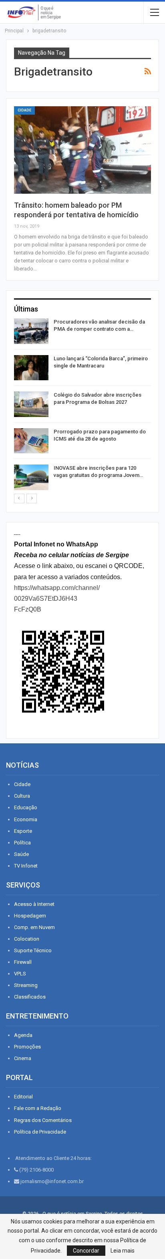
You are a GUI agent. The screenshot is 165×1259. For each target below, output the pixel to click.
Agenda (23, 1035)
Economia (25, 819)
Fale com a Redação (37, 1108)
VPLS (20, 974)
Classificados (30, 997)
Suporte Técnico (33, 950)
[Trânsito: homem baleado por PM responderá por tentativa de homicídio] (82, 150)
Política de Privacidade (40, 1132)
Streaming (26, 985)
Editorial (23, 1097)
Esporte (23, 831)
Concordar (86, 1250)
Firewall (23, 962)
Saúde (21, 854)
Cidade (24, 110)
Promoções (27, 1047)
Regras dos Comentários (43, 1120)
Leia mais (123, 1250)
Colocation (26, 939)
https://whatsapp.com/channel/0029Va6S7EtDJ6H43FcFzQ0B (57, 598)
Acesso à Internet (34, 904)
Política (22, 843)
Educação (25, 807)
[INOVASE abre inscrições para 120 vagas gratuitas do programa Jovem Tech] (31, 477)
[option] (82, 405)
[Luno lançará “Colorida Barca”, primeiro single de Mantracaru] (31, 368)
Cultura (22, 796)
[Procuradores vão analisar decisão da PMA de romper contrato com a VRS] (31, 331)
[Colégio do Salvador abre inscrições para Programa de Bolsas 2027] (31, 404)
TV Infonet (26, 866)
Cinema (22, 1058)
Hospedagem (30, 916)
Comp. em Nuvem (34, 927)
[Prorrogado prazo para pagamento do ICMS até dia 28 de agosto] (31, 441)
